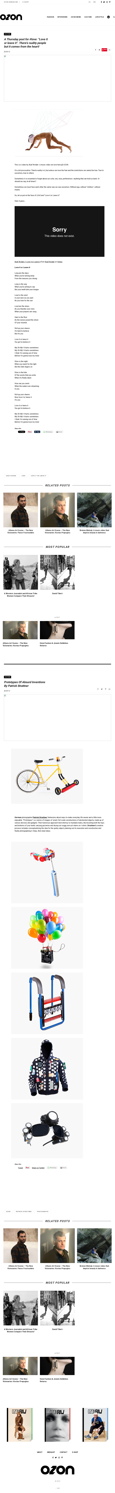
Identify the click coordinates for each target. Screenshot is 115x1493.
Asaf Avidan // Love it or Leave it (27, 262)
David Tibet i (57, 593)
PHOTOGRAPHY (43, 1211)
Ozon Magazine (11, 2)
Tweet (20, 1168)
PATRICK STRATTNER (24, 1211)
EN (95, 2)
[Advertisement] (59, 451)
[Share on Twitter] (99, 49)
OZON (8, 1211)
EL (90, 2)
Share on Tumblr (38, 1168)
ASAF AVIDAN (11, 476)
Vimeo (59, 262)
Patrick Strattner (40, 817)
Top (58, 1488)
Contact (63, 1452)
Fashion (50, 17)
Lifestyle (99, 17)
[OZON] (57, 1474)
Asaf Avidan (49, 262)
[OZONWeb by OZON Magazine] (11, 17)
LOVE (23, 476)
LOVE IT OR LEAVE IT (38, 476)
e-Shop (26, 2)
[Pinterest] (105, 689)
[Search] (113, 17)
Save (105, 49)
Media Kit (51, 1452)
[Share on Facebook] (95, 49)
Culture (88, 17)
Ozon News (76, 17)
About (39, 1452)
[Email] (109, 49)
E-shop (75, 1452)
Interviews (62, 17)
